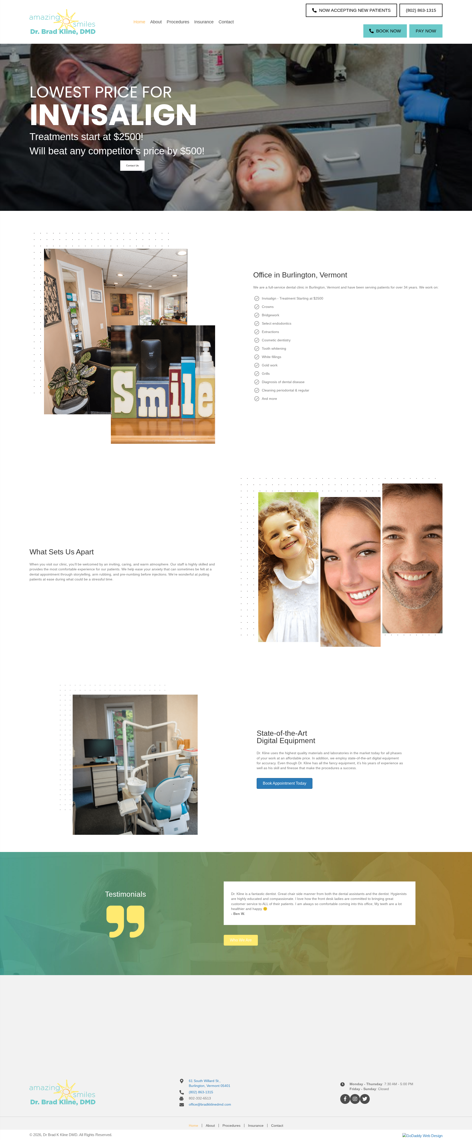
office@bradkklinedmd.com (210, 1104)
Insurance (256, 1125)
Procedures (231, 1125)
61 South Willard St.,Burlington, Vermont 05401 (209, 1083)
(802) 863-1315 (201, 1092)
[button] (132, 165)
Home (193, 1125)
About (210, 1125)
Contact (277, 1125)
